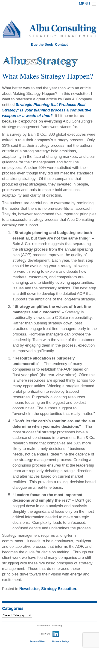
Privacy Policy (60, 641)
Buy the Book (42, 44)
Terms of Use (37, 641)
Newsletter (29, 589)
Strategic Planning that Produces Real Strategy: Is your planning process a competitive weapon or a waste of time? (46, 110)
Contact (61, 44)
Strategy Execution (58, 589)
